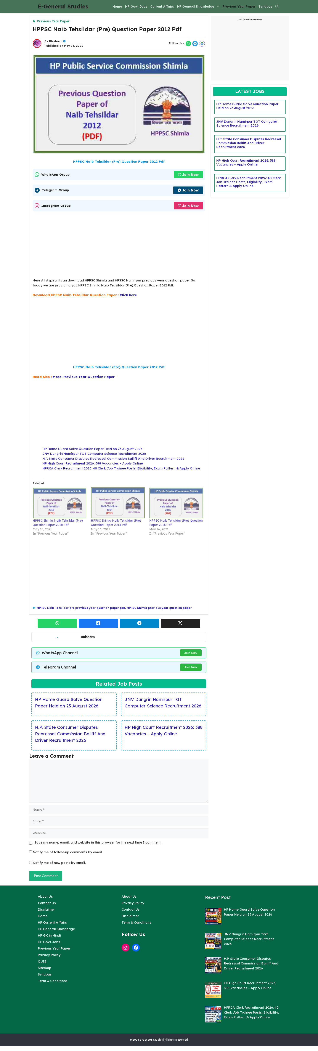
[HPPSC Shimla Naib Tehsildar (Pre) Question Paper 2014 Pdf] (118, 502)
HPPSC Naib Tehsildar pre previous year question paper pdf (81, 607)
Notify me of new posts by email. (59, 863)
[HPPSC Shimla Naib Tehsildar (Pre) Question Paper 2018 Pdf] (60, 502)
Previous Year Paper (239, 6)
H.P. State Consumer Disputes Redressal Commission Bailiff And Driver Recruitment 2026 (113, 458)
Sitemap (44, 968)
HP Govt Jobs (136, 6)
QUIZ (42, 961)
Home (117, 6)
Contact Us (47, 903)
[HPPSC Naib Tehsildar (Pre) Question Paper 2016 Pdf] (176, 502)
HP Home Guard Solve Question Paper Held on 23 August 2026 (92, 449)
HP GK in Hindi (49, 935)
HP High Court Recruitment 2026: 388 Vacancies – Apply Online (92, 463)
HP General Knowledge (195, 6)
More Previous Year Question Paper (84, 377)
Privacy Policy (49, 955)
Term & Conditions (52, 981)
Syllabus (265, 6)
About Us (45, 896)
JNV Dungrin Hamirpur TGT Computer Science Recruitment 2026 (94, 454)
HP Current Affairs (52, 922)
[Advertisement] (119, 246)
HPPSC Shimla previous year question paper (159, 607)
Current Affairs (162, 6)
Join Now (190, 174)
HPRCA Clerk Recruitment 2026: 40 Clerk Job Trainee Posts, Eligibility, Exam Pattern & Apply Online (121, 468)
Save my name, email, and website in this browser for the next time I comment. (97, 842)
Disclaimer (46, 909)
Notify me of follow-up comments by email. (68, 852)
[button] (277, 6)
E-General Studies (63, 6)
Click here (128, 295)
